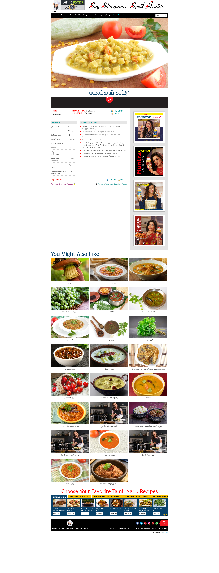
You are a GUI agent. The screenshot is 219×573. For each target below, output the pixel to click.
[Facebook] (137, 523)
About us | (113, 528)
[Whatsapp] (156, 523)
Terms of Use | (156, 528)
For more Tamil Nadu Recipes (62, 184)
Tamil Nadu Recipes (82, 15)
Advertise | (137, 528)
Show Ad (53, 11)
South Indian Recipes (66, 15)
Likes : (122, 180)
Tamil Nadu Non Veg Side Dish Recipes (165, 497)
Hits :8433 (113, 180)
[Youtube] (153, 523)
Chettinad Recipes (59, 497)
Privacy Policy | (146, 528)
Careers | (121, 528)
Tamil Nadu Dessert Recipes (80, 497)
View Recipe (56, 513)
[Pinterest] (145, 523)
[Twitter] (141, 523)
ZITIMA (165, 532)
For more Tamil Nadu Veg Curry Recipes (112, 184)
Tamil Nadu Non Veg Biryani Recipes (106, 497)
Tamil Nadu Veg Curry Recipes (101, 15)
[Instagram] (149, 523)
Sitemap (164, 528)
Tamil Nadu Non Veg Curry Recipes (135, 497)
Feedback (58, 180)
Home (54, 15)
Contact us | (128, 528)
